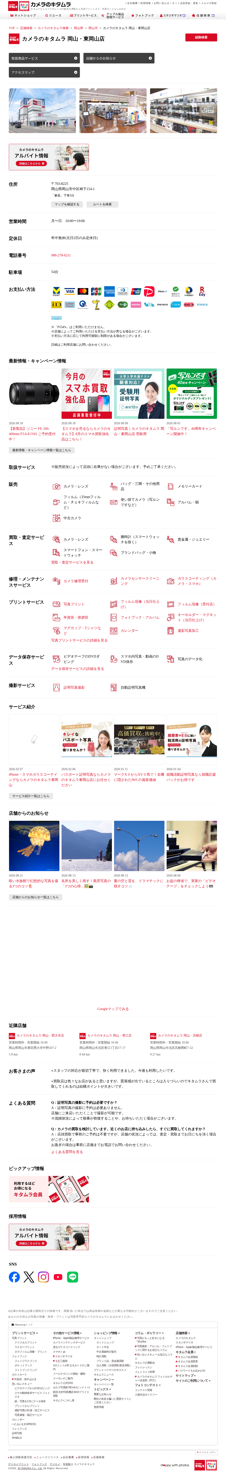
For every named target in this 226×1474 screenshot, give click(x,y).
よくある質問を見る (67, 1152)
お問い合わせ (162, 3)
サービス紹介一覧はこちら (30, 796)
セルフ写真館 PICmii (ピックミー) (71, 1387)
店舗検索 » (183, 1333)
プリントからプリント (27, 1405)
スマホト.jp (59, 1351)
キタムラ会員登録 (188, 1357)
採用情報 (145, 3)
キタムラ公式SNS (63, 1383)
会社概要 (132, 3)
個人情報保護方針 (21, 1457)
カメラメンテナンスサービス (69, 1342)
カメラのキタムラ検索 (53, 28)
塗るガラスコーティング (66, 1347)
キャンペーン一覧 (104, 1384)
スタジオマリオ (64, 1356)
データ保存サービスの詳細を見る (77, 669)
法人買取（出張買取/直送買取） (114, 1365)
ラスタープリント (24, 1347)
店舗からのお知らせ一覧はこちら (35, 897)
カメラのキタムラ (186, 1338)
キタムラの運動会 (145, 1362)
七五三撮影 (61, 1361)
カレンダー (18, 1419)
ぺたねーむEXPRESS (24, 1424)
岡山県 (78, 28)
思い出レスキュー (22, 1383)
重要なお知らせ (102, 1394)
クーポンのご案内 (63, 1378)
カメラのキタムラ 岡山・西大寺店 (40, 1035)
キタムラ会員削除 (188, 1366)
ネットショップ (102, 1338)
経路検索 (201, 37)
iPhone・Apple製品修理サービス (71, 1338)
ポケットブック (23, 1365)
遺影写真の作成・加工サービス (32, 1410)
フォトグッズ (19, 1428)
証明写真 (17, 1433)
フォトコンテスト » (148, 1385)
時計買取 (101, 1356)
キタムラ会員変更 (188, 1361)
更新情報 (99, 1407)
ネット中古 (102, 1347)
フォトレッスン (143, 1367)
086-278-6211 (61, 255)
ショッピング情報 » (107, 1333)
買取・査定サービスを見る (72, 562)
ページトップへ (207, 1452)
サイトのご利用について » (193, 1380)
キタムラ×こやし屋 (63, 1400)
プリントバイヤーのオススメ (110, 1370)
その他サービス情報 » (67, 1333)
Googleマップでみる (113, 1009)
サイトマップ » (186, 1375)
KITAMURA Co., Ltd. (30, 1468)
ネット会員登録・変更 (185, 3)
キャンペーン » (104, 1379)
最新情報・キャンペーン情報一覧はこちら (41, 450)
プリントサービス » (25, 1333)
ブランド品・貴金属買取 (110, 1361)
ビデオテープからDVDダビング (32, 1388)
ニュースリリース (47, 1457)
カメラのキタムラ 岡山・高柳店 (180, 1035)
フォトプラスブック (26, 1361)
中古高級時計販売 (106, 1351)
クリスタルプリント (26, 1342)
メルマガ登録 (209, 3)
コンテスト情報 (143, 1390)
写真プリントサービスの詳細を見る (79, 640)
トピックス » (102, 1389)
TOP (12, 28)
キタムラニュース (104, 1374)
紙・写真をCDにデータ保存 (30, 1401)
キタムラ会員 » (186, 1352)
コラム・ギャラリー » (149, 1333)
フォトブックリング (26, 1370)
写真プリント (19, 1338)
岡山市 (93, 28)
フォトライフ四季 (145, 1372)
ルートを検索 (102, 204)
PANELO (17, 1437)
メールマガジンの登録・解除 (69, 1373)
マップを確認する (67, 204)
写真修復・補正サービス (28, 1415)
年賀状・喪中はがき (25, 1379)
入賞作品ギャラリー (146, 1394)
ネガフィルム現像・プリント (31, 1351)
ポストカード (19, 1374)
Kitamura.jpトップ (23, 1324)
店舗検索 (26, 28)
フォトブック (19, 1356)
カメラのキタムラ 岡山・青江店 (109, 1035)
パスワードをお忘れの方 (191, 1370)
